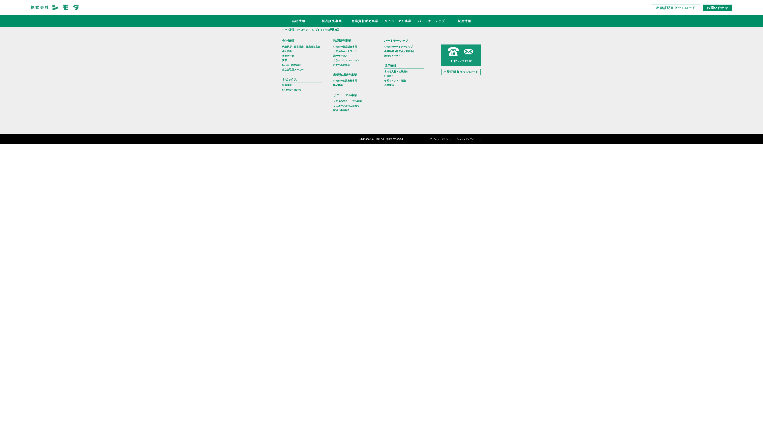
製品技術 (338, 85)
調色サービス (340, 55)
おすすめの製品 (341, 65)
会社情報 (298, 21)
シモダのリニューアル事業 (347, 101)
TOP (284, 29)
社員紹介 (389, 76)
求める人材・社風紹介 (396, 71)
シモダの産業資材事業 (345, 80)
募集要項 (389, 85)
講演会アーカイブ (393, 55)
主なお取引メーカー (293, 69)
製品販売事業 (332, 21)
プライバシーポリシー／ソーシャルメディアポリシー (454, 139)
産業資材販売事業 (365, 21)
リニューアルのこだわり (346, 105)
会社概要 (287, 51)
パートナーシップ (431, 21)
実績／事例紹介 (341, 110)
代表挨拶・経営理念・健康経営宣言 (301, 46)
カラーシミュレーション (346, 60)
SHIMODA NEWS (291, 89)
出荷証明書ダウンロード (676, 8)
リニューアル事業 (398, 21)
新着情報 (287, 85)
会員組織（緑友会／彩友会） (399, 51)
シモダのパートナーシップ (398, 46)
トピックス (289, 79)
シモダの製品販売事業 (345, 46)
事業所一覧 (288, 55)
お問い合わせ (717, 8)
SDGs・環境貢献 (291, 65)
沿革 (284, 60)
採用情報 (464, 21)
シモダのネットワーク (345, 51)
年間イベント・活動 (395, 80)
